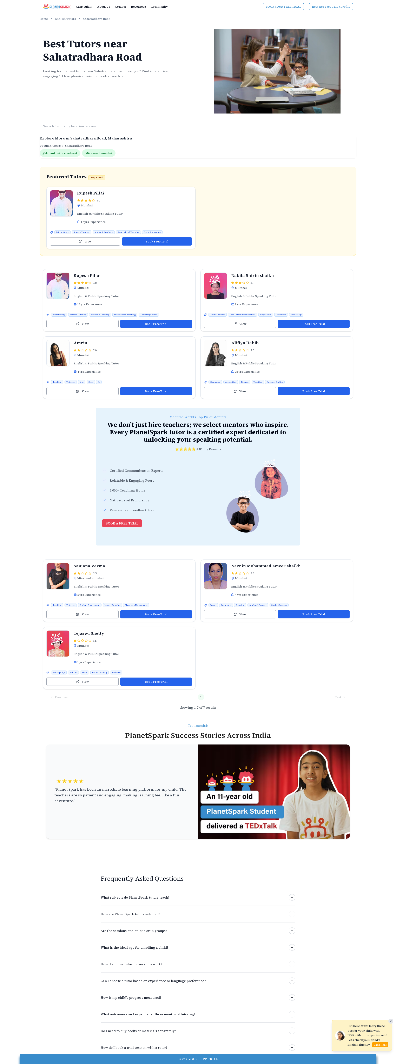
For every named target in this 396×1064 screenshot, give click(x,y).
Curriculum (84, 7)
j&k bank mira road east (60, 153)
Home (44, 19)
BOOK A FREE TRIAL (122, 523)
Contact (120, 7)
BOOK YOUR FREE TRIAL (283, 7)
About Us (103, 7)
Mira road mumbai (98, 153)
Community (159, 7)
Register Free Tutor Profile (331, 7)
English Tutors (65, 19)
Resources (138, 7)
